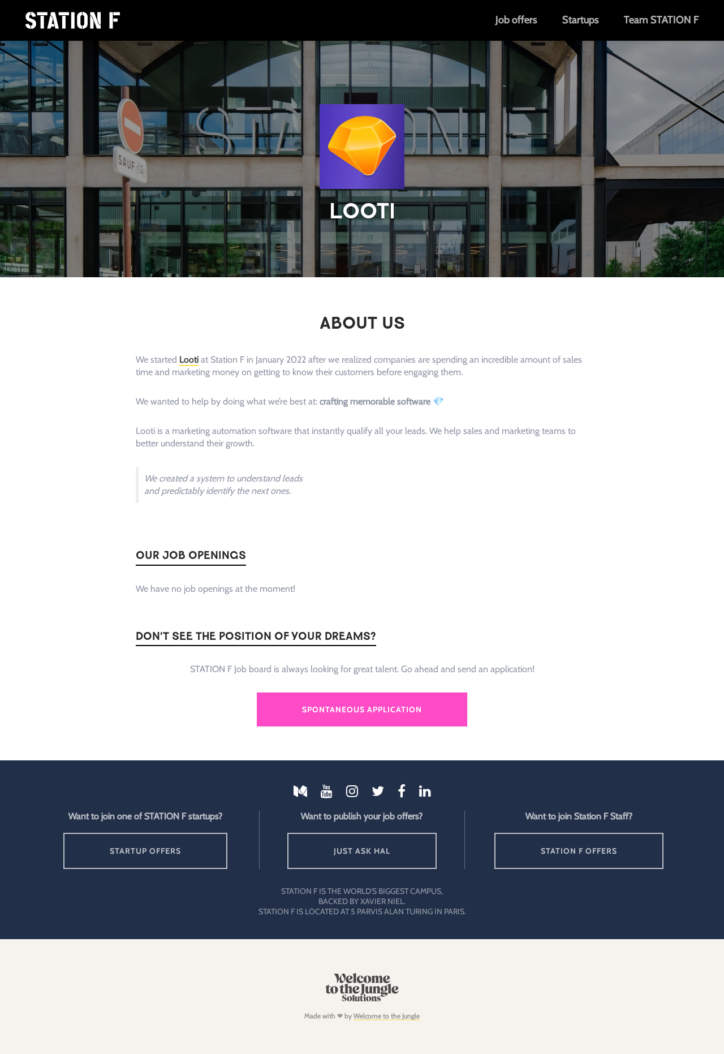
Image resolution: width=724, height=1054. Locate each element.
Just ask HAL (362, 851)
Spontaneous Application (362, 709)
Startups (580, 20)
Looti (189, 359)
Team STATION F (661, 20)
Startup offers (145, 851)
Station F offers (579, 851)
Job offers (516, 20)
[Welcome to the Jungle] (361, 999)
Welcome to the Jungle (387, 1016)
